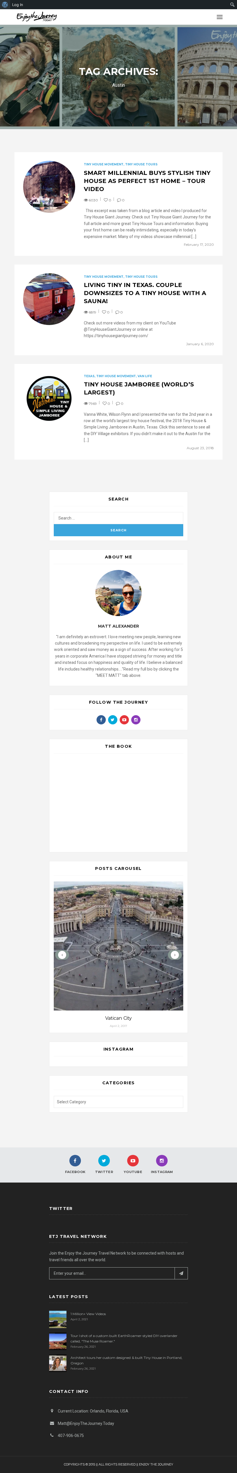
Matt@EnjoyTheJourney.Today (86, 1423)
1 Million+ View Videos (88, 1314)
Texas (89, 376)
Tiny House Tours (141, 164)
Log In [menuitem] (17, 4)
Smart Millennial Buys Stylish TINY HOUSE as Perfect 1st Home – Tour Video (147, 180)
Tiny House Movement (103, 164)
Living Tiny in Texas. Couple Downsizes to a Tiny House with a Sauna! (145, 293)
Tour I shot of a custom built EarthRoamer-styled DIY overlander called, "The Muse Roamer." (124, 1338)
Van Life (145, 376)
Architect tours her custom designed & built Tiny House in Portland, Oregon (126, 1360)
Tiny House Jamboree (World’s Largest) (139, 388)
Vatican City (118, 1018)
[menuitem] (5, 4)
